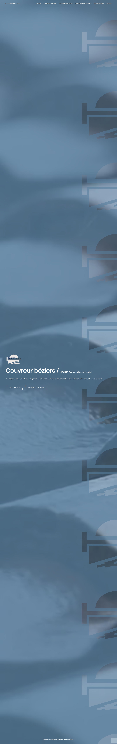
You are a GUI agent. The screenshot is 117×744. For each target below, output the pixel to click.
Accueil (39, 3)
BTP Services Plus (12, 3)
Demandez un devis (36, 387)
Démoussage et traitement (83, 3)
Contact (109, 3)
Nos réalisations (99, 3)
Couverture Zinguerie (50, 3)
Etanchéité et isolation (65, 3)
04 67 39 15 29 (14, 387)
